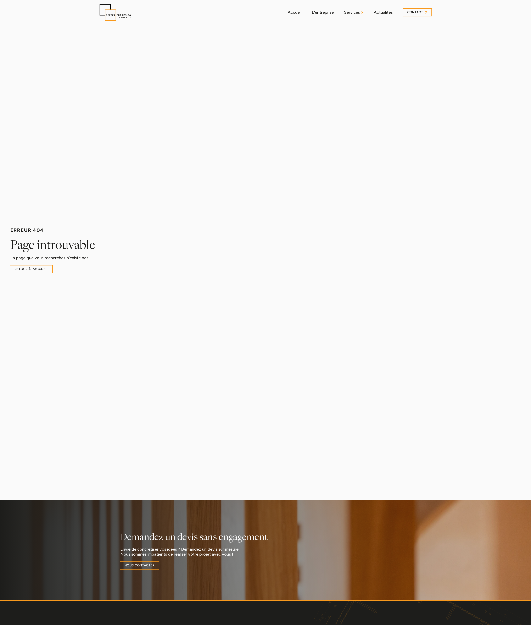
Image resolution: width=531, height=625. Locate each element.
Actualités (383, 12)
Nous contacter (139, 565)
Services (352, 12)
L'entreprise (323, 12)
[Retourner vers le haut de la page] (115, 12)
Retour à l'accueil (31, 269)
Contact (415, 12)
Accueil (294, 12)
